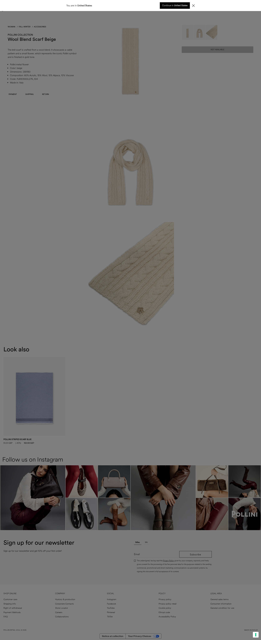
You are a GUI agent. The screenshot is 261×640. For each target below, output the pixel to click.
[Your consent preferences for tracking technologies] (256, 635)
